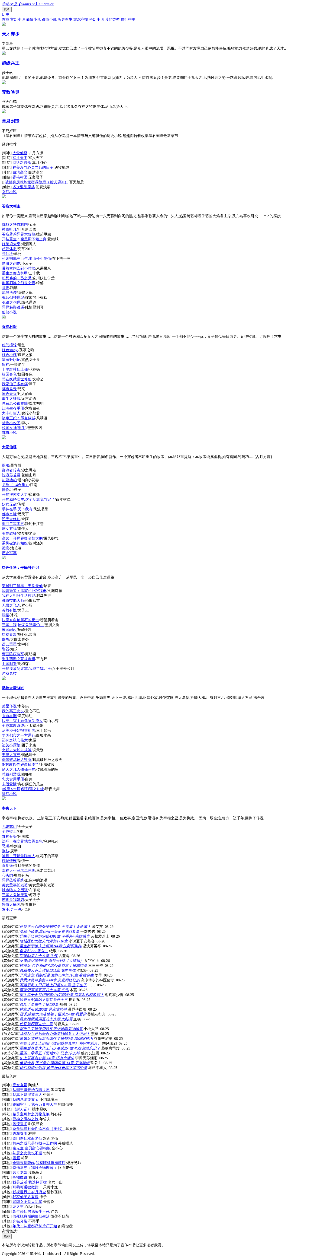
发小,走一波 (11, 909)
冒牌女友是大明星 (27, 1202)
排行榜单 (128, 19)
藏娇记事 (26, 990)
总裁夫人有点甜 (32, 970)
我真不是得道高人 (27, 1095)
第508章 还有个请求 (58, 1058)
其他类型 (112, 19)
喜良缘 (7, 866)
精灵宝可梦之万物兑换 (31, 1114)
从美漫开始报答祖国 (18, 730)
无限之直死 (11, 755)
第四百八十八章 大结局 (53, 1019)
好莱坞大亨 (11, 244)
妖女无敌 (9, 504)
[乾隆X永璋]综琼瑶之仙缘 (23, 789)
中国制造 (9, 664)
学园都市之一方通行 (18, 735)
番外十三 (60, 1000)
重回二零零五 (13, 524)
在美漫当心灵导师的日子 (33, 167)
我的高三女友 (13, 711)
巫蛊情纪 (26, 961)
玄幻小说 (17, 19)
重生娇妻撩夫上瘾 (34, 946)
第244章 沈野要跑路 (65, 946)
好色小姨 (9, 355)
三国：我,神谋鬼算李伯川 (23, 625)
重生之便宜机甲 (15, 273)
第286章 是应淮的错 (50, 1009)
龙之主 (18, 1207)
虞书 (5, 639)
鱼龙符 (25, 951)
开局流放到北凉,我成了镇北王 (26, 669)
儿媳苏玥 (9, 827)
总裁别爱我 (11, 774)
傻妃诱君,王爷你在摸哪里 (40, 1063)
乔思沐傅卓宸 (30, 980)
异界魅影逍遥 (13, 307)
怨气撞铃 (9, 345)
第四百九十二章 (40, 1024)
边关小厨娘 (11, 745)
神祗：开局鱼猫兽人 (18, 856)
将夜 (5, 288)
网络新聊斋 (22, 163)
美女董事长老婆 (15, 885)
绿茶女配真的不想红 (36, 1000)
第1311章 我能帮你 (60, 970)
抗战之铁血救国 (15, 224)
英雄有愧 (9, 610)
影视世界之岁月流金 (29, 1192)
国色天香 (9, 394)
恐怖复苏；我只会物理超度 (35, 1168)
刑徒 (5, 851)
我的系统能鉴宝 (26, 1099)
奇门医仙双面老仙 (27, 1138)
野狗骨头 (9, 836)
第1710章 (60, 941)
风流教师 (20, 1124)
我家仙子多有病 (15, 384)
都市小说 (49, 19)
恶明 (5, 846)
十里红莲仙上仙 (15, 369)
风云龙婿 (20, 1172)
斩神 (5, 364)
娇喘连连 (9, 861)
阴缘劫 (25, 956)
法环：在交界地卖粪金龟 (22, 841)
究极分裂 (20, 1221)
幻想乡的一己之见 (17, 278)
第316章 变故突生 (79, 975)
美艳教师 (9, 533)
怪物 (5, 490)
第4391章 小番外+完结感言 (67, 936)
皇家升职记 (11, 360)
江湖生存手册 (13, 408)
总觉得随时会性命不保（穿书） (39, 1129)
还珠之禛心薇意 (15, 740)
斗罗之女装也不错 (27, 1153)
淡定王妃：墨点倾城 (18, 418)
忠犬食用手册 (13, 779)
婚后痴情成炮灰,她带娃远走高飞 (45, 1068)
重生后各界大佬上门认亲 (39, 1048)
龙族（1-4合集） (15, 485)
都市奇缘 (9, 514)
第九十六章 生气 (44, 956)
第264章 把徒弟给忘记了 (80, 1048)
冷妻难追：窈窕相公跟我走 (24, 591)
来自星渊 (9, 716)
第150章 (51, 1004)
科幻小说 (96, 19)
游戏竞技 (80, 19)
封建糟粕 (9, 480)
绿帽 (5, 615)
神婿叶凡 (9, 229)
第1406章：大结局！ (73, 1034)
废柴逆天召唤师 (32, 927)
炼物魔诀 (20, 1177)
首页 (5, 19)
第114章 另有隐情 (75, 1063)
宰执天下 (20, 158)
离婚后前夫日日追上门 (38, 985)
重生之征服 (11, 399)
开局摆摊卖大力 (15, 494)
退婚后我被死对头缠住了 (39, 1038)
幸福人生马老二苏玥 (18, 870)
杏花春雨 (20, 1134)
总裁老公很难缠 (15, 403)
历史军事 (65, 19)
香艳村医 (20, 177)
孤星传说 (9, 706)
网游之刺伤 (11, 263)
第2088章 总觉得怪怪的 (61, 980)
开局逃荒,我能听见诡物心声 (42, 975)
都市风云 (9, 389)
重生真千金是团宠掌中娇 (39, 995)
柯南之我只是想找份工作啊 (35, 1143)
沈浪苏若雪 (11, 475)
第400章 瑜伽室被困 (76, 1038)
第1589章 (79, 1068)
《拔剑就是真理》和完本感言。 (75, 1043)
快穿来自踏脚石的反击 (20, 620)
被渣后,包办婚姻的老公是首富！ (45, 965)
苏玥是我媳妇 (13, 900)
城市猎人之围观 (15, 890)
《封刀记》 (22, 1109)
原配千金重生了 (32, 1004)
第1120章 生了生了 (72, 985)
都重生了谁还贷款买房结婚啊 (43, 1029)
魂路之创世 (11, 302)
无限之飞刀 (11, 605)
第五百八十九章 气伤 (51, 990)
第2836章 (79, 965)
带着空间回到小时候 (18, 268)
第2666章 (75, 1029)
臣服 (5, 465)
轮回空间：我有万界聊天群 (35, 1104)
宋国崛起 (9, 630)
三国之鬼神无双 (15, 895)
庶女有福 (9, 529)
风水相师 (26, 1019)
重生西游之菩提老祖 (18, 659)
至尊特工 (9, 832)
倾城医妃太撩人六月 (36, 941)
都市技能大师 (13, 600)
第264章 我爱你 (73, 1014)
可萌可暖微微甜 (26, 1187)
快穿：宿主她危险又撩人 (22, 721)
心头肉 (7, 875)
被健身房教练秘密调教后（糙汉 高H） (36, 182)
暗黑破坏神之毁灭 (17, 760)
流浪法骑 (9, 293)
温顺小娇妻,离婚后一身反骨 (42, 931)
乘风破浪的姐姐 (15, 543)
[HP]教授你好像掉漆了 (20, 765)
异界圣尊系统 (13, 880)
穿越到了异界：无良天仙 (22, 586)
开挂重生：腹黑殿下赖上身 (24, 239)
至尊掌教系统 (13, 726)
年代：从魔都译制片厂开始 (35, 1226)
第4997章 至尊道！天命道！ (68, 927)
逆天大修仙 (11, 519)
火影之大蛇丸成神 (17, 750)
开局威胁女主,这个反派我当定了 (28, 499)
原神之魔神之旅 (26, 1119)
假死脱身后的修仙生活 (31, 1216)
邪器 (5, 649)
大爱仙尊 (20, 153)
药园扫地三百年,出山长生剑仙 (26, 259)
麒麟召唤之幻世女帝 (18, 283)
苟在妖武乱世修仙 (17, 379)
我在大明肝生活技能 (18, 596)
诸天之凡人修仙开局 (18, 769)
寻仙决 (7, 254)
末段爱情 (9, 784)
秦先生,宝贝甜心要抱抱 (32, 1148)
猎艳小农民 (11, 423)
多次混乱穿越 (24, 187)
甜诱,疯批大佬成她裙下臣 (40, 1014)
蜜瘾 (16, 1158)
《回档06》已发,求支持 (61, 1053)
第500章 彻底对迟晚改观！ (82, 995)
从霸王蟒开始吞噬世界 (31, 1090)
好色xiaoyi (10, 350)
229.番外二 (39, 951)
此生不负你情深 (32, 936)
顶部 (7, 1236)
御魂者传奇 (11, 470)
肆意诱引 (26, 1009)
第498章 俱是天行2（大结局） (59, 961)
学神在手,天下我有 (17, 509)
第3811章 (72, 931)
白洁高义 (20, 172)
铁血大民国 (11, 905)
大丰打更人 (11, 413)
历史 (5, 14)
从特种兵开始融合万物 (38, 1034)
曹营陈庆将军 (13, 654)
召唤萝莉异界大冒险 (18, 234)
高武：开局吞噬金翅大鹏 (22, 538)
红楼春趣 (9, 634)
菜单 (7, 9)
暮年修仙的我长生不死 (31, 1211)
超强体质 (9, 249)
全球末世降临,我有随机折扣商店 (39, 1163)
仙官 (23, 1024)
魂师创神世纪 (13, 297)
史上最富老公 (30, 1058)
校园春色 (9, 374)
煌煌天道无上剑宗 (34, 1043)
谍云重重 (9, 644)
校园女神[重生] (14, 428)
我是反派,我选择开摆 (30, 1182)
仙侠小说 (33, 19)
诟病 (5, 548)
